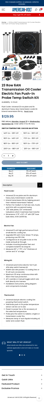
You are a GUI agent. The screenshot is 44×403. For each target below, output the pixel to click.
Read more (28, 111)
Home (4, 22)
